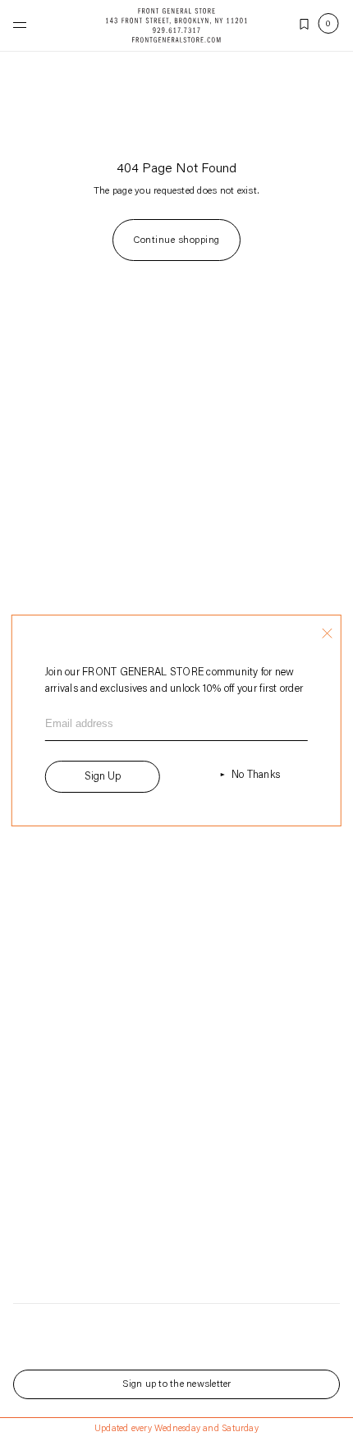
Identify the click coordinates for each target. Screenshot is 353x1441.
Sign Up (103, 776)
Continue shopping (176, 240)
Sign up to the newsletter (177, 1384)
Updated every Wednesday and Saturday (176, 1429)
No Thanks (256, 775)
